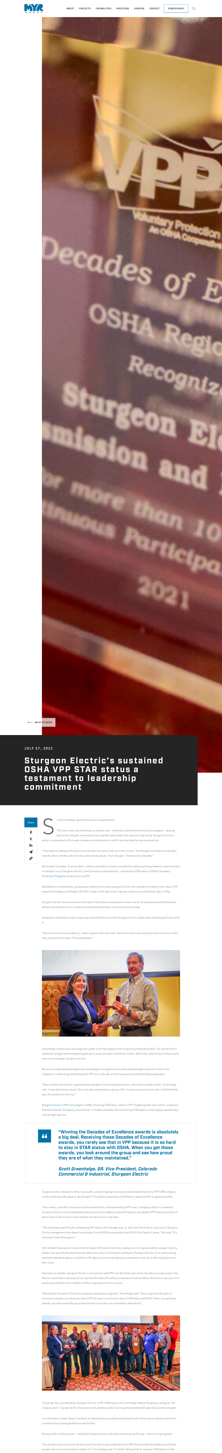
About (70, 8)
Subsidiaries (176, 8)
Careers (139, 8)
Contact (154, 8)
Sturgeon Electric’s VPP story (58, 1105)
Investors (122, 8)
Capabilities (103, 8)
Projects (85, 8)
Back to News (43, 722)
